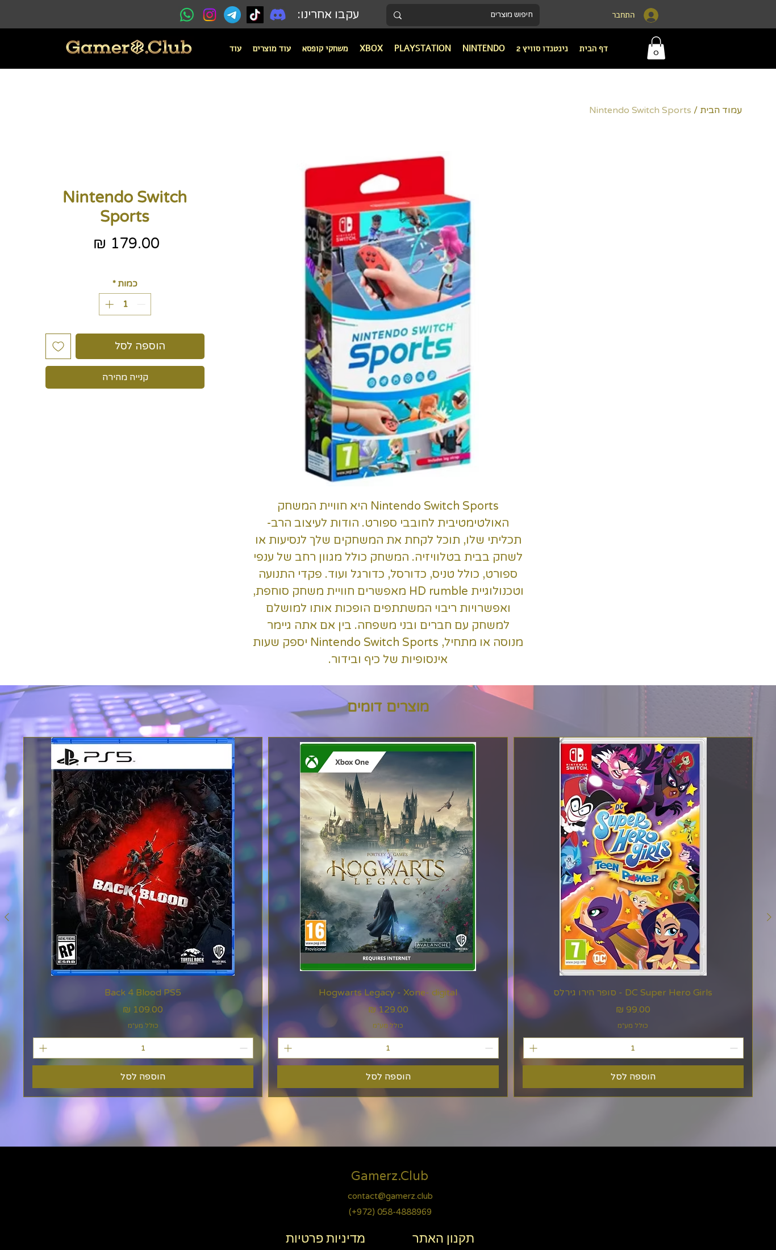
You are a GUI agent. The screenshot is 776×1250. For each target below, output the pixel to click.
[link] (656, 48)
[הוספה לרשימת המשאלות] (58, 346)
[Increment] (108, 304)
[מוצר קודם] (769, 917)
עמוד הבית (721, 110)
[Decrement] (142, 304)
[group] (388, 917)
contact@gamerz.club (390, 1196)
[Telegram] (232, 14)
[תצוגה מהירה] (633, 857)
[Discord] (277, 14)
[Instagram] (209, 14)
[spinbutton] (125, 304)
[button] (484, 48)
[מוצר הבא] (7, 917)
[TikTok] (255, 14)
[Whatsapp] (186, 14)
